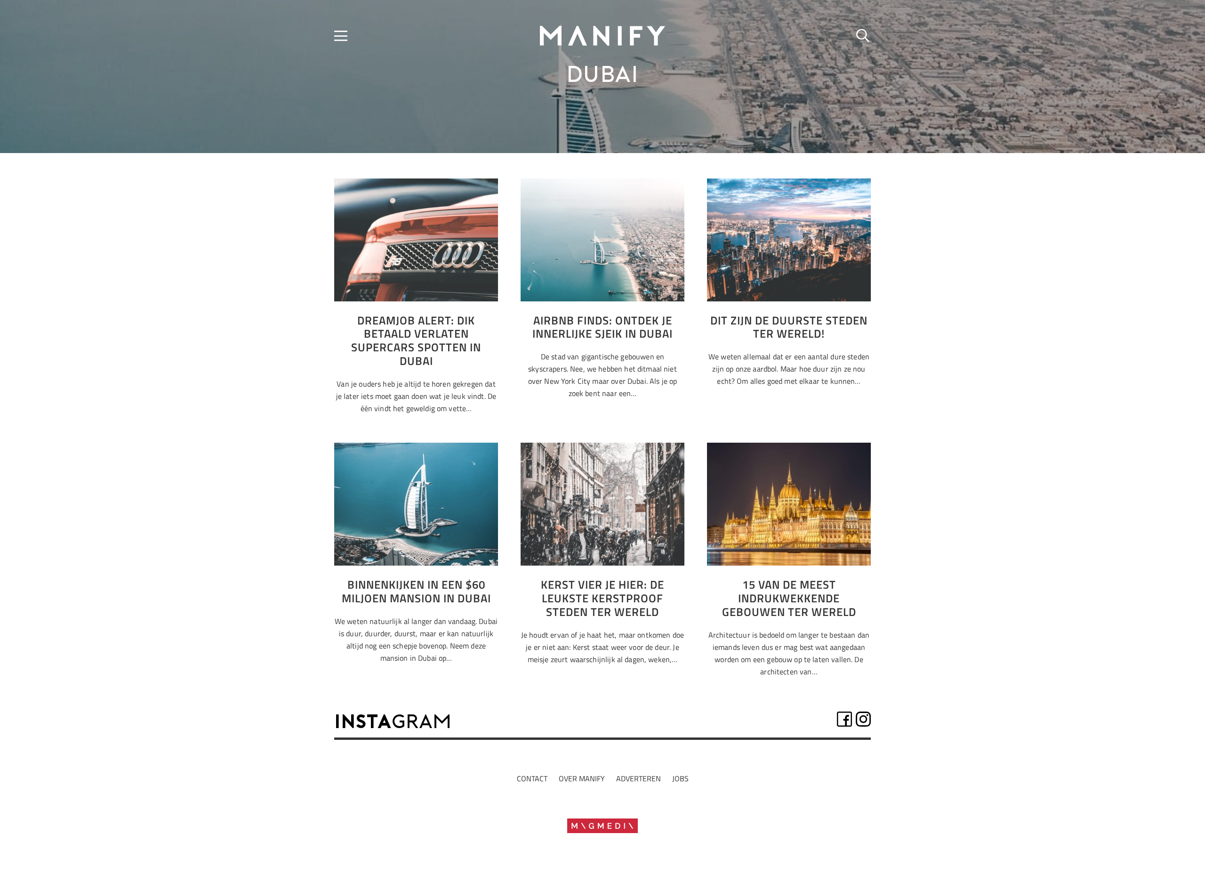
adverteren (638, 778)
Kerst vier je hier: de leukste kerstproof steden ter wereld (602, 598)
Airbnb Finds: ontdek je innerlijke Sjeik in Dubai (602, 327)
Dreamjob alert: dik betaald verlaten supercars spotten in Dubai (416, 340)
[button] (340, 35)
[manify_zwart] (602, 36)
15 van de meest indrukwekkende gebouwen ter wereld (789, 598)
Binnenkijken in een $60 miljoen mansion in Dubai (416, 591)
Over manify (582, 778)
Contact (532, 778)
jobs (680, 778)
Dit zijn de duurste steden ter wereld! (789, 327)
